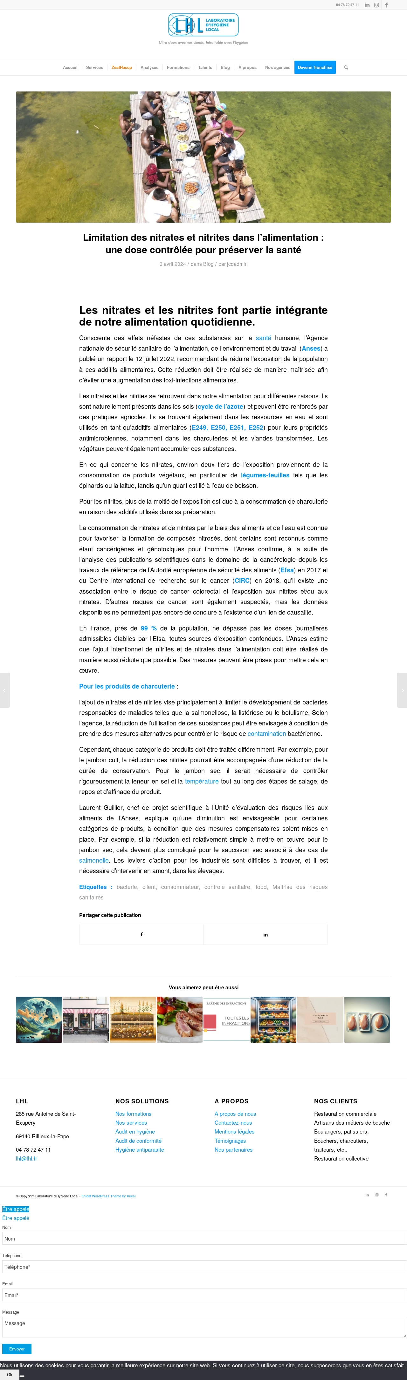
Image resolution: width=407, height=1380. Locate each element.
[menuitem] (70, 67)
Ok (9, 1374)
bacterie (127, 887)
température (202, 781)
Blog (208, 263)
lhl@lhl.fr (26, 1158)
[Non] (21, 1376)
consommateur (180, 887)
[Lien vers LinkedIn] (367, 5)
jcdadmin (237, 263)
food (261, 887)
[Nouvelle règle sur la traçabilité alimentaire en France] (402, 690)
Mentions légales (235, 1131)
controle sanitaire (227, 887)
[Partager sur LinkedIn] (266, 934)
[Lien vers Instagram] (376, 5)
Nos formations (133, 1113)
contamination (267, 733)
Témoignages (230, 1140)
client (149, 887)
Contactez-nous (233, 1122)
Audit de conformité (138, 1140)
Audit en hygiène (135, 1131)
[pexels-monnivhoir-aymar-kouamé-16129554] (203, 157)
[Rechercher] (344, 67)
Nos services (131, 1122)
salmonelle (94, 860)
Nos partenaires (234, 1149)
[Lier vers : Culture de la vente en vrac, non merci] (320, 1020)
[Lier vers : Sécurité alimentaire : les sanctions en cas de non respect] (180, 1020)
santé (263, 337)
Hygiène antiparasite (139, 1149)
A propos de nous (235, 1113)
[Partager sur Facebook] (141, 934)
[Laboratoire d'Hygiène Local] (203, 34)
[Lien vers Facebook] (386, 5)
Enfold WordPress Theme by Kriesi (108, 1195)
